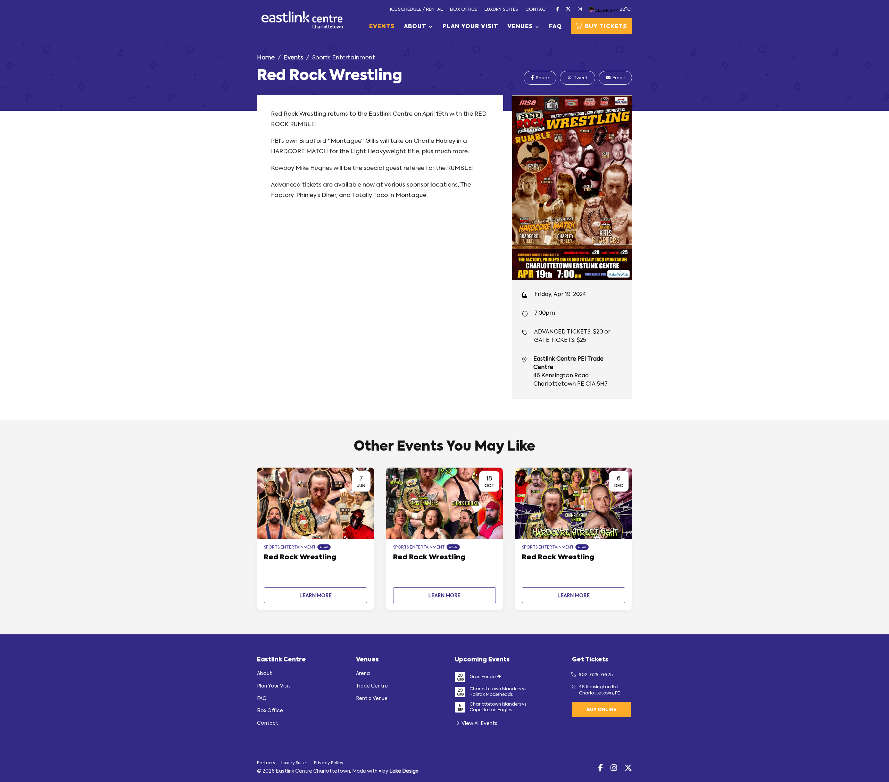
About (415, 27)
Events (382, 27)
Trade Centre (372, 686)
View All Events (479, 723)
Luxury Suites (501, 9)
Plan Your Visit (470, 27)
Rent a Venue (372, 698)
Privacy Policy (328, 763)
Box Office (463, 9)
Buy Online (601, 710)
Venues (520, 27)
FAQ (555, 27)
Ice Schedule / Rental (416, 9)
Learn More (315, 595)
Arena (363, 673)
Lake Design (403, 771)
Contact (537, 9)
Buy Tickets (606, 27)
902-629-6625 (596, 675)
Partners (266, 763)
